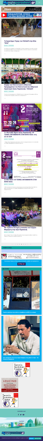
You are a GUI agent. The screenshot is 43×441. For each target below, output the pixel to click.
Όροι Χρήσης (21, 423)
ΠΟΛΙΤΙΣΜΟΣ (11, 45)
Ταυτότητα (21, 421)
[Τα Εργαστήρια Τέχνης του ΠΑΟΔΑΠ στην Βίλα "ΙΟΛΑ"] (4, 53)
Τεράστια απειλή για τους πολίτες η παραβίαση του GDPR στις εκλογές (19, 312)
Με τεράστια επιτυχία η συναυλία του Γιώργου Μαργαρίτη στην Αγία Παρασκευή (20, 229)
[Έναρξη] (12, 244)
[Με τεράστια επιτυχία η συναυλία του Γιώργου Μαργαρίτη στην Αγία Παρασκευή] (4, 239)
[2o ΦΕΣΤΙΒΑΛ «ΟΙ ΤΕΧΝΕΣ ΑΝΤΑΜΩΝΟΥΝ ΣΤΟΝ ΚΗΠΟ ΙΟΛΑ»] (4, 192)
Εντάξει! (31, 438)
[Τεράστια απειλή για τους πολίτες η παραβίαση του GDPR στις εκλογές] (21, 290)
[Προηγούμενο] (14, 244)
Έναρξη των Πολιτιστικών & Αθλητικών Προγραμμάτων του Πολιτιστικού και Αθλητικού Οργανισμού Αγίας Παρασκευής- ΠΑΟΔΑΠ (21, 87)
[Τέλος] (31, 244)
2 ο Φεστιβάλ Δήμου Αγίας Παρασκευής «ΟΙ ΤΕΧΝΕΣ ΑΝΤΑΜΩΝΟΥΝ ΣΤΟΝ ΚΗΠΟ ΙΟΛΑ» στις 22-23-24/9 (20, 135)
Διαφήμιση (21, 426)
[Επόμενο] (29, 244)
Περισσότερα (38, 438)
